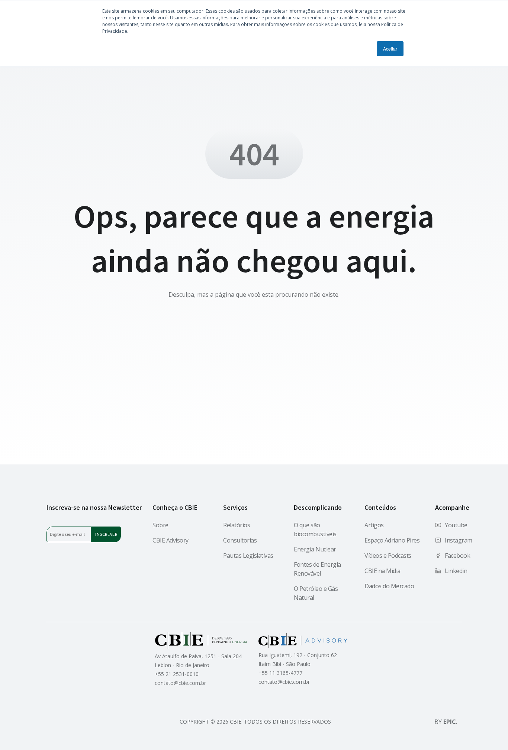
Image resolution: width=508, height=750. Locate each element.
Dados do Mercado (389, 586)
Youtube (456, 525)
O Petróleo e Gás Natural (316, 593)
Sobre (160, 525)
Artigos (374, 525)
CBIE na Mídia (382, 571)
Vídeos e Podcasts (387, 555)
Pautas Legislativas (248, 555)
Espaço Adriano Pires (391, 540)
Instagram (458, 540)
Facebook (457, 555)
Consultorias (240, 540)
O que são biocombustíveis (315, 529)
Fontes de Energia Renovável (317, 568)
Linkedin (456, 571)
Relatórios (236, 525)
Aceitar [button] (390, 48)
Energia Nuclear (315, 549)
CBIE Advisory (170, 540)
